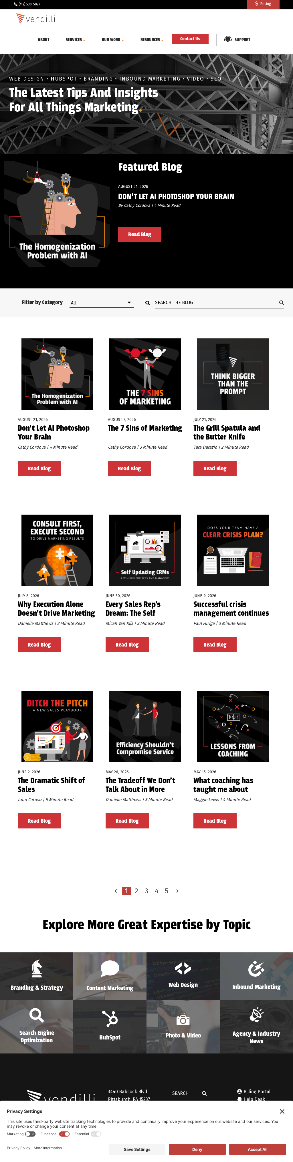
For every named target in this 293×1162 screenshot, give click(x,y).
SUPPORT (242, 40)
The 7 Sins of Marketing (145, 429)
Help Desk (253, 1099)
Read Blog (139, 234)
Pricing (265, 4)
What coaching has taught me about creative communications (223, 785)
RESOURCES (150, 40)
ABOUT (44, 40)
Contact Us (190, 39)
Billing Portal (256, 1091)
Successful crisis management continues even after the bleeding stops (231, 609)
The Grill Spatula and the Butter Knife (226, 433)
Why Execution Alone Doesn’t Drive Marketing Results (56, 609)
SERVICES (74, 40)
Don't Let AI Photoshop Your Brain (176, 197)
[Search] (149, 302)
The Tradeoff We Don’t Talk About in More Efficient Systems (140, 785)
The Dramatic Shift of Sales (51, 785)
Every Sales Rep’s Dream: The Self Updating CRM (133, 609)
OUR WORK (111, 40)
